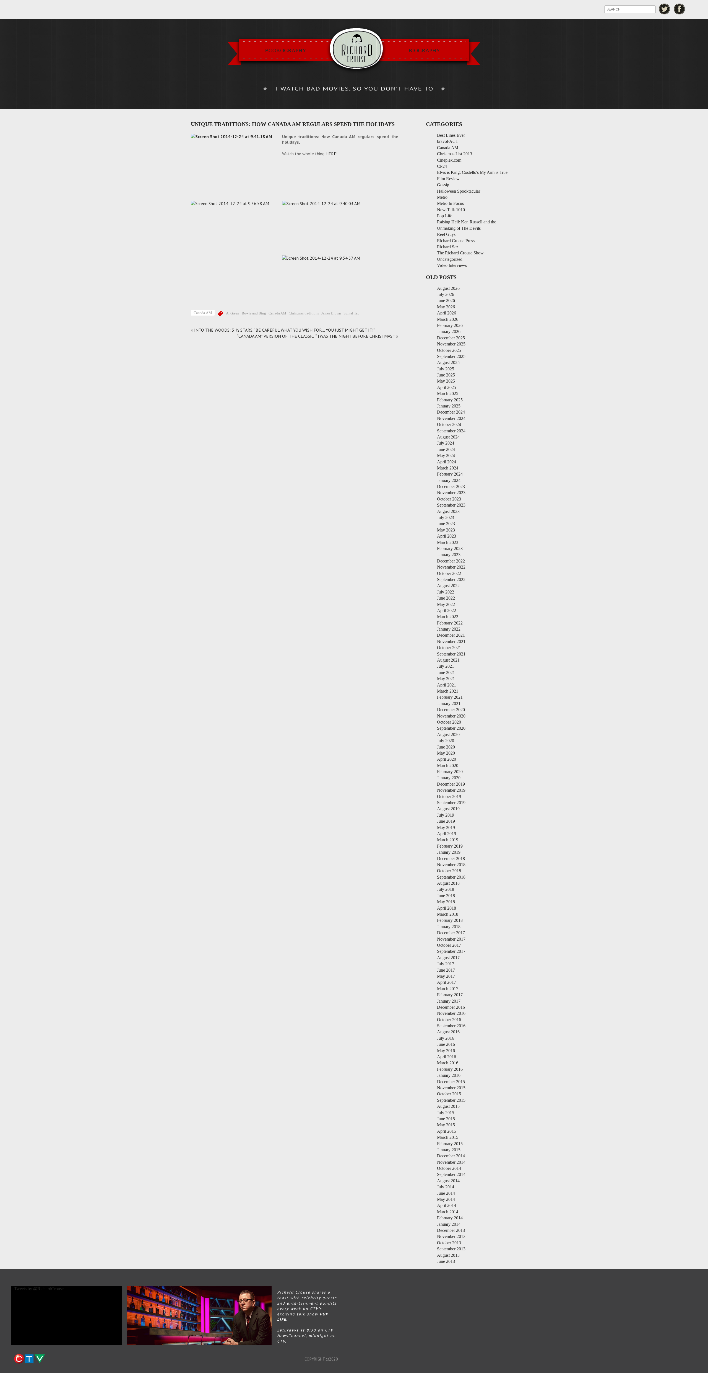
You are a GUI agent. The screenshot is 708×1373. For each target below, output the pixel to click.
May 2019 (446, 827)
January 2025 (448, 406)
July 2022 (445, 592)
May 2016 (446, 1050)
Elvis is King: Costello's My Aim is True (472, 172)
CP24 (442, 166)
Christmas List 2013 (454, 153)
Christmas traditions (304, 313)
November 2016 (451, 1013)
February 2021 (450, 697)
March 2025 (447, 393)
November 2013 (451, 1236)
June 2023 (446, 523)
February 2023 (450, 548)
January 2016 (448, 1075)
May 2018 (446, 901)
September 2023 (451, 505)
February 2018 (450, 920)
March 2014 (447, 1211)
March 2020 (447, 765)
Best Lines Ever (451, 135)
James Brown (331, 313)
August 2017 (448, 957)
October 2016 (449, 1019)
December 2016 (451, 1007)
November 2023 (451, 492)
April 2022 (446, 610)
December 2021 (451, 635)
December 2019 (451, 784)
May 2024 (446, 455)
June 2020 (446, 747)
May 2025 (446, 381)
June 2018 (446, 895)
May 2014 (446, 1199)
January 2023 (448, 554)
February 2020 (450, 771)
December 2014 (451, 1155)
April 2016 (446, 1056)
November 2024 (451, 418)
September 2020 (451, 728)
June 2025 (446, 375)
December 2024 (451, 412)
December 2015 (451, 1081)
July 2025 (445, 369)
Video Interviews (452, 265)
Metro (442, 197)
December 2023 (451, 486)
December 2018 (451, 858)
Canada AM (203, 313)
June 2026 (446, 300)
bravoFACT (447, 141)
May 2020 (446, 753)
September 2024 (451, 431)
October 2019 (449, 796)
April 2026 (446, 313)
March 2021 (447, 691)
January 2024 (448, 480)
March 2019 (447, 839)
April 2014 (446, 1205)
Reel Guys (446, 234)
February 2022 (450, 623)
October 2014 (449, 1168)
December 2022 (451, 561)
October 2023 (449, 499)
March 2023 (447, 542)
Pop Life (444, 215)
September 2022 (451, 579)
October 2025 (449, 350)
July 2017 (445, 963)
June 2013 (446, 1261)
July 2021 (445, 666)
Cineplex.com (449, 160)
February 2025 (450, 400)
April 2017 (446, 982)
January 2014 (448, 1224)
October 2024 (449, 424)
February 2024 (450, 474)
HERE (331, 153)
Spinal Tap (351, 313)
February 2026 (450, 325)
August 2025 (448, 362)
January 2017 (448, 1001)
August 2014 (448, 1180)
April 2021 (446, 685)
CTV (29, 1359)
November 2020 (451, 716)
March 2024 (447, 468)
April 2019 (446, 833)
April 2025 (446, 387)
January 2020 (448, 777)
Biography (424, 50)
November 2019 (451, 790)
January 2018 (448, 926)
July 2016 (445, 1038)
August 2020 (448, 734)
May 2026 (446, 306)
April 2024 (446, 462)
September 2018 (451, 877)
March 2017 (447, 988)
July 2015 (445, 1112)
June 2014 (446, 1193)
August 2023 (448, 511)
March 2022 (447, 616)
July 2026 (445, 294)
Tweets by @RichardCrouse (39, 1288)
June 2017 (446, 970)
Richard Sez (447, 246)
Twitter (664, 9)
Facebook (679, 9)
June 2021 (446, 672)
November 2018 (451, 864)
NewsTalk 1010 (451, 209)
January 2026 (448, 331)
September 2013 (451, 1248)
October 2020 (449, 722)
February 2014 (450, 1217)
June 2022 (446, 598)
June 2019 (446, 821)
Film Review (448, 178)
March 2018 (447, 914)
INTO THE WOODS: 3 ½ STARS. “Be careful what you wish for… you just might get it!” (284, 330)
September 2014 (451, 1174)
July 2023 (445, 517)
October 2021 (449, 647)
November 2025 (451, 344)
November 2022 (451, 567)
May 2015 (446, 1124)
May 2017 (446, 976)
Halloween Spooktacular (458, 191)
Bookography (285, 50)
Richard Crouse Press (456, 240)
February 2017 (450, 994)
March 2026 (447, 319)
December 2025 (451, 337)
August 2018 (448, 883)
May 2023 (446, 530)
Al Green (232, 313)
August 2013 (448, 1255)
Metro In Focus (450, 203)
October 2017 (449, 945)
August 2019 (448, 808)
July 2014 (445, 1186)
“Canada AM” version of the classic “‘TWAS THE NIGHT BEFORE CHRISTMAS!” (316, 336)
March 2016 (447, 1062)
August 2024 (448, 437)
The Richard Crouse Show (460, 253)
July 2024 (445, 443)
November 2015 (451, 1087)
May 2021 (446, 678)
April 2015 (446, 1131)
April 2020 (446, 759)
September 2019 (451, 802)
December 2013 (451, 1230)
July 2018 (445, 889)
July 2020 (445, 740)
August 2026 (448, 288)
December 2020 (451, 709)
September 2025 (451, 356)
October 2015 (449, 1093)
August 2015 (448, 1106)
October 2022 (449, 573)
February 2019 (450, 846)
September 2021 (451, 654)
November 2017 (451, 939)
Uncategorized (449, 259)
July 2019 (445, 815)
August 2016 (448, 1031)
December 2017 (451, 932)
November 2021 (451, 641)
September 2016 (451, 1025)
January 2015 (448, 1149)
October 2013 (449, 1242)
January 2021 (448, 703)
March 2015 (447, 1137)
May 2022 (446, 604)
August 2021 (448, 660)
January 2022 (448, 629)
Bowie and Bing (254, 313)
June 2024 (446, 449)
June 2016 (446, 1044)
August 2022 (448, 585)
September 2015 (451, 1100)
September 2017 (451, 951)
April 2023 (446, 536)
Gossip (443, 184)
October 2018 (449, 870)
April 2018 (446, 908)
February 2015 (450, 1143)
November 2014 (451, 1162)
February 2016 (450, 1069)
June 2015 (446, 1118)
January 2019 (448, 852)
